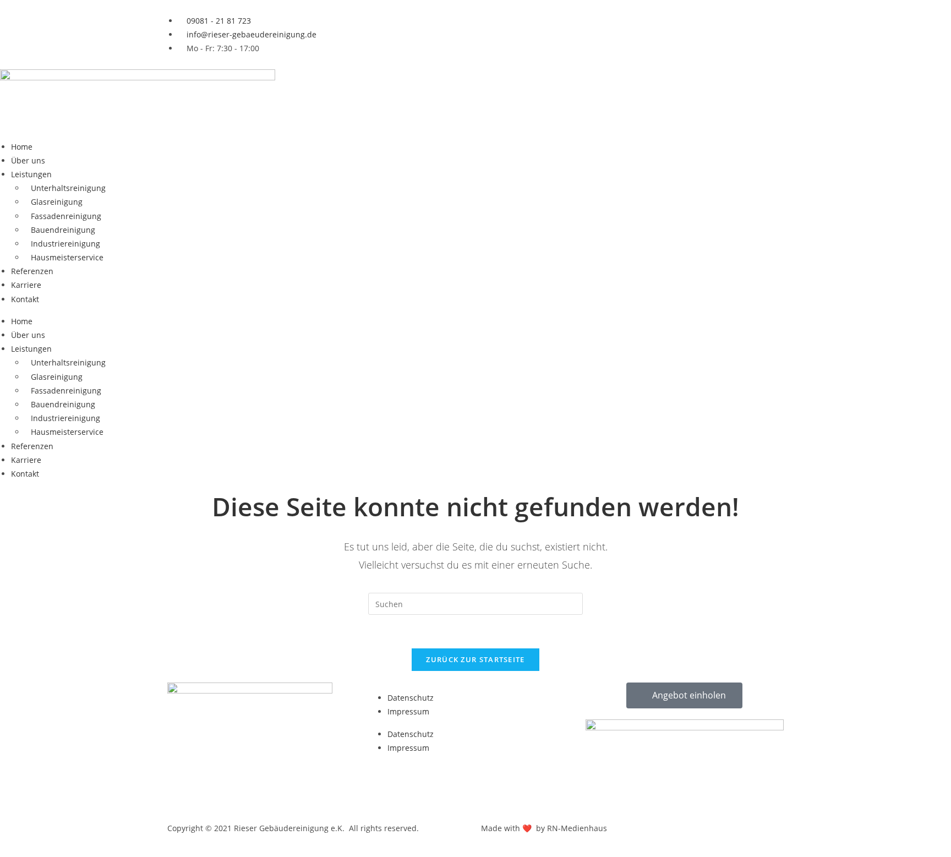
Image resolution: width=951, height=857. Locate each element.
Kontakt (25, 299)
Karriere (26, 285)
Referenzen (32, 271)
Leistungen (31, 174)
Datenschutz (410, 697)
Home (21, 146)
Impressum (408, 711)
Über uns (28, 160)
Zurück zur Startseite (475, 659)
